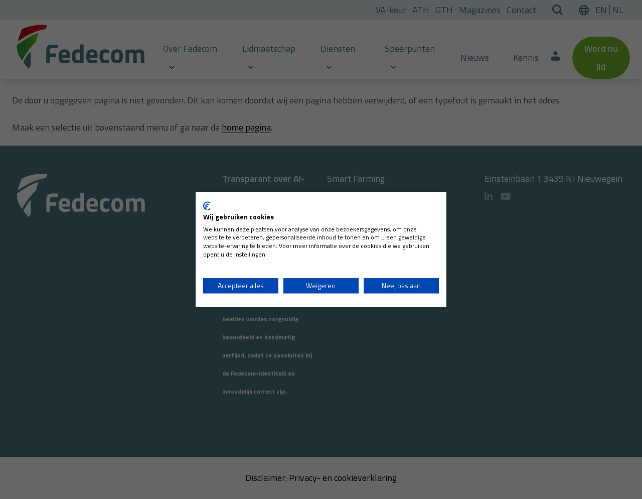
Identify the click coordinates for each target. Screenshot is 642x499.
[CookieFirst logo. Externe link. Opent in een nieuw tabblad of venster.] (207, 205)
